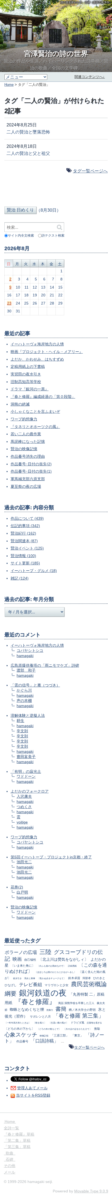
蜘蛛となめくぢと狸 (27, 1009)
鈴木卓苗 (74, 978)
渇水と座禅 (29, 978)
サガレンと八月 (40, 1016)
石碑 (9, 1159)
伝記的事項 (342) (25, 526)
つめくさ (24, 807)
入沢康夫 (24, 796)
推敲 (97, 1028)
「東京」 (77, 1035)
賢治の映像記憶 (24, 449)
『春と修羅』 (35, 1001)
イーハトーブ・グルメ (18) (34, 570)
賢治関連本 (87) (24, 541)
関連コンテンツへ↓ (89, 77)
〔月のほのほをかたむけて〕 (77, 1029)
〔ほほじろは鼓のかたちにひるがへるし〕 (55, 972)
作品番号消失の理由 (28, 456)
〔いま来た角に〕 (23, 965)
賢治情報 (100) (23, 556)
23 (9, 303)
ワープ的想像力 (24, 419)
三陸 (45, 952)
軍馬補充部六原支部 (28, 479)
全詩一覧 (11, 1128)
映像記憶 (44, 1035)
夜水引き (17, 978)
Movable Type (91, 1191)
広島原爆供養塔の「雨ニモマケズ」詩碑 (45, 665)
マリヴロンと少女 (57, 985)
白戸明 (22, 892)
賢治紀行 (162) (23, 533)
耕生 (20, 720)
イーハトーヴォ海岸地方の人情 (37, 344)
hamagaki (25, 655)
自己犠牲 (30, 959)
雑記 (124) (20, 578)
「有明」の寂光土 (26, 771)
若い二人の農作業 (26, 434)
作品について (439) (27, 518)
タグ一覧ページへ (90, 171)
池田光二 (24, 862)
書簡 (60, 1009)
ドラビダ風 (77, 1022)
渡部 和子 (26, 670)
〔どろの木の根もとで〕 (49, 1029)
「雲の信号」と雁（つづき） (35, 685)
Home (9, 85)
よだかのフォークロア (30, 791)
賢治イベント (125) (27, 548)
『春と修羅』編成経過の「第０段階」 (43, 396)
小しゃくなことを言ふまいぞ (35, 411)
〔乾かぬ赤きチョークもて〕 (52, 978)
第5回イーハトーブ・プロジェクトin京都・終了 (51, 857)
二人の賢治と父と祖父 (28, 153)
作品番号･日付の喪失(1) (31, 471)
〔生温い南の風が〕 (58, 1022)
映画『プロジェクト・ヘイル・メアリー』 (47, 351)
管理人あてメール (32, 1088)
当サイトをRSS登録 (33, 1095)
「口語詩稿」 (44, 1041)
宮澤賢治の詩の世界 (56, 53)
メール (9, 1172)
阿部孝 (87, 978)
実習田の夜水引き (26, 374)
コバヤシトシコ (30, 650)
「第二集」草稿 (17, 1140)
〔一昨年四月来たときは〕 (18, 1022)
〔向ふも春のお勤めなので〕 (51, 965)
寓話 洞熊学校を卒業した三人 (76, 1003)
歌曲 (9, 1153)
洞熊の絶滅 (20, 404)
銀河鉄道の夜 (43, 992)
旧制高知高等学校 (26, 382)
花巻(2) (17, 887)
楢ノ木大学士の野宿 (82, 1009)
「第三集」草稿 (17, 1147)
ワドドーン (26, 776)
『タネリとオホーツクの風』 (35, 426)
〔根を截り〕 (39, 1022)
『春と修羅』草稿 (19, 1134)
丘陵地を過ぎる (94, 1022)
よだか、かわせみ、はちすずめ (37, 359)
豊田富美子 (26, 756)
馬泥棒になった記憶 (28, 441)
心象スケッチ (21, 1035)
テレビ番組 (30, 984)
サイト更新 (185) (25, 563)
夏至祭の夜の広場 (26, 486)
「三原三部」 (60, 1035)
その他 (9, 1165)
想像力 (49, 1010)
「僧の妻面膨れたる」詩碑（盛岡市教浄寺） (85, 2)
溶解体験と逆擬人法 (28, 715)
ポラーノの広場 (21, 952)
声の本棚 (24, 700)
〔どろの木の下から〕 (20, 1028)
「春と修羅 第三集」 (78, 1016)
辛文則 (22, 731)
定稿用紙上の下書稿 (28, 366)
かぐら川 (24, 690)
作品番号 (22, 1041)
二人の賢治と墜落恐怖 (28, 132)
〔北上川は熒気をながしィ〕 (63, 959)
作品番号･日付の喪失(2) (31, 464)
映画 (17, 959)
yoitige (22, 822)
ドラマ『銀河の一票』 (30, 389)
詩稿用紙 (72, 965)
